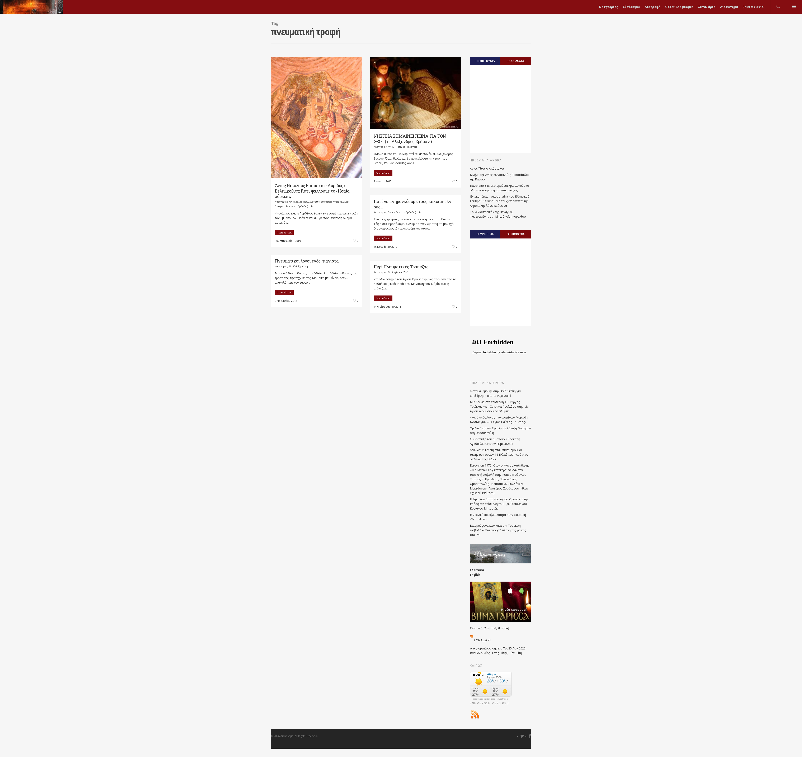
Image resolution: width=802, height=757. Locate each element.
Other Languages (679, 7)
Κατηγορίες (608, 7)
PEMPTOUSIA (485, 234)
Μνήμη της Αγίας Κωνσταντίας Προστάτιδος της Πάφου (499, 177)
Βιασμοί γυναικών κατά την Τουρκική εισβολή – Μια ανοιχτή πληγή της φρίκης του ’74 (498, 530)
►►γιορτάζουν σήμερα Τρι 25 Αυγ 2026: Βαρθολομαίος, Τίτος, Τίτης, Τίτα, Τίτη (498, 650)
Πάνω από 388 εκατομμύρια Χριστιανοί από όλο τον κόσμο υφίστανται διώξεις (499, 188)
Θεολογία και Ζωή (398, 272)
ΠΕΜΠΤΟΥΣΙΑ (485, 61)
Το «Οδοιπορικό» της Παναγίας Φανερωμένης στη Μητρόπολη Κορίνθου (498, 214)
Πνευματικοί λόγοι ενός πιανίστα (307, 261)
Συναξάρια (707, 7)
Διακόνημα (729, 7)
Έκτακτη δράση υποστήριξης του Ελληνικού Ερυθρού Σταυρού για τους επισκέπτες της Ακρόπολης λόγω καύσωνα (499, 201)
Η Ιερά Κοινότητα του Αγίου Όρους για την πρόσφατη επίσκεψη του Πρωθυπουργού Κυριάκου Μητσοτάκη (499, 503)
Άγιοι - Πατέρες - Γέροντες (402, 146)
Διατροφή (653, 7)
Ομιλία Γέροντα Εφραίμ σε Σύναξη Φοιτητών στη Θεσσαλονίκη (500, 430)
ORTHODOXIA (516, 234)
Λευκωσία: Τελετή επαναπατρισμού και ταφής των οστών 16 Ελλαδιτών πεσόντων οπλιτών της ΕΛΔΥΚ (499, 454)
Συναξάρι (482, 640)
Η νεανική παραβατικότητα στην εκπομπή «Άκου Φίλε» (498, 517)
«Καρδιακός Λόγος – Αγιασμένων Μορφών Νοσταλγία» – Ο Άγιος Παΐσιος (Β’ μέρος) (499, 419)
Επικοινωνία (753, 7)
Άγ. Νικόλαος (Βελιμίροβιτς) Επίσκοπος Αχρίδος (315, 201)
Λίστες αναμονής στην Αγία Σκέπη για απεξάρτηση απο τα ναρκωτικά (495, 393)
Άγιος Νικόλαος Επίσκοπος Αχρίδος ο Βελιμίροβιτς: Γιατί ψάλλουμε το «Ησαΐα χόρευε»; (312, 191)
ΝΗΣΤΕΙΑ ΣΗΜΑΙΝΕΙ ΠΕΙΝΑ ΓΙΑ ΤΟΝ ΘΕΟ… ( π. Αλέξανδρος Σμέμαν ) (410, 138)
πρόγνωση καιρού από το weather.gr (490, 699)
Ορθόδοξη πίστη (306, 206)
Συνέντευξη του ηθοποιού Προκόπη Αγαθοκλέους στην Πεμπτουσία (495, 441)
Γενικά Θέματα (396, 212)
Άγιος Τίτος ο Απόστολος (487, 168)
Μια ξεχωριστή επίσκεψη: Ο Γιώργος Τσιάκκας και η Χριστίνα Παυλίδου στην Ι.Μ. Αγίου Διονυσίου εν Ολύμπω (499, 406)
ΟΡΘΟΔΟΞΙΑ (516, 61)
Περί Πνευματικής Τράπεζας (401, 266)
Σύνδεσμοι (631, 7)
